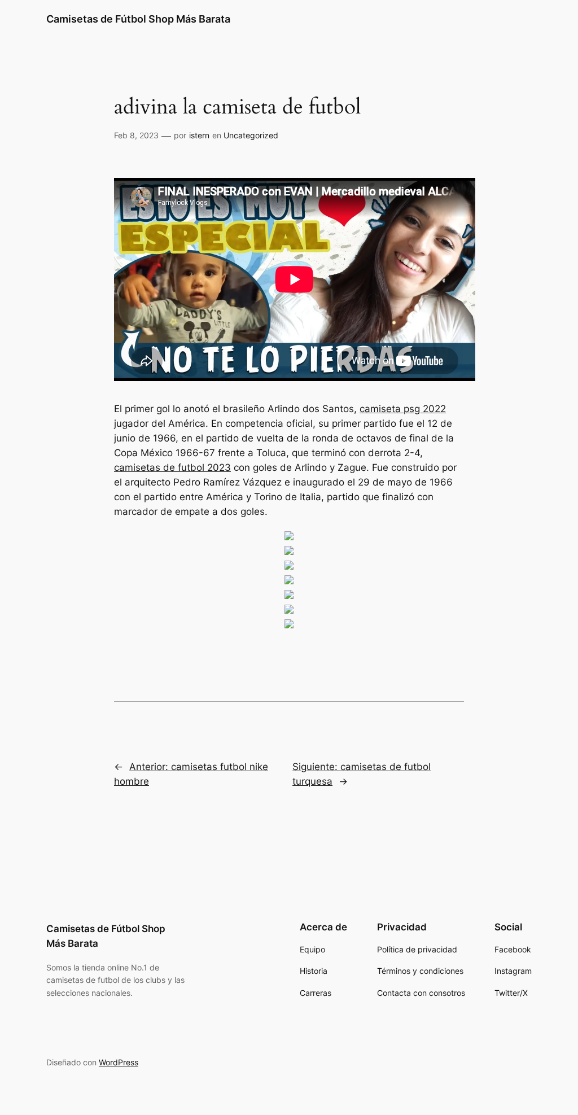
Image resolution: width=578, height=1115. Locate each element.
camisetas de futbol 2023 (172, 467)
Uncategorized (251, 135)
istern (199, 135)
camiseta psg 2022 (403, 408)
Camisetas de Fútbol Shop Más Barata (138, 19)
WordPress (118, 1062)
